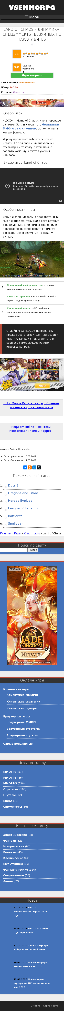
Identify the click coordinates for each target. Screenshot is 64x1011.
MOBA (14, 87)
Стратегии (11, 789)
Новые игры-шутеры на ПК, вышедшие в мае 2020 (32, 983)
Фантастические (15, 869)
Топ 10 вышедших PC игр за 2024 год (30, 911)
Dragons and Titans (23, 493)
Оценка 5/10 (34, 53)
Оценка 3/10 (29, 53)
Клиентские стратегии (23, 701)
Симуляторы (12, 806)
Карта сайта (50, 1006)
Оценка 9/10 (44, 53)
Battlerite (14, 516)
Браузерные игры (16, 716)
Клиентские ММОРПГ (23, 695)
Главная (5, 533)
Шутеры (9, 795)
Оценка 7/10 (39, 53)
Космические (13, 858)
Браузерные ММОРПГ (23, 722)
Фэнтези (18, 92)
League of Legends (22, 508)
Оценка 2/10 (26, 53)
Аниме (8, 881)
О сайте (35, 1006)
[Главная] (32, 12)
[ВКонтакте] (25, 467)
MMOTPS (10, 777)
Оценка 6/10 (37, 53)
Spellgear (15, 523)
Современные (13, 875)
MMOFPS (10, 771)
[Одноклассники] (30, 467)
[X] (39, 467)
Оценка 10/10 (47, 53)
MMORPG (10, 783)
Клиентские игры (16, 689)
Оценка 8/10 (42, 53)
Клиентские (27, 82)
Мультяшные (13, 863)
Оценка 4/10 (31, 53)
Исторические (13, 846)
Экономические (15, 834)
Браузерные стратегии (24, 728)
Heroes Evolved (19, 501)
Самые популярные (18, 743)
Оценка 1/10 (23, 53)
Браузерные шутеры (22, 735)
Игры (17, 533)
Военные (10, 852)
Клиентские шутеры (22, 708)
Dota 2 (13, 485)
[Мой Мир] (34, 467)
